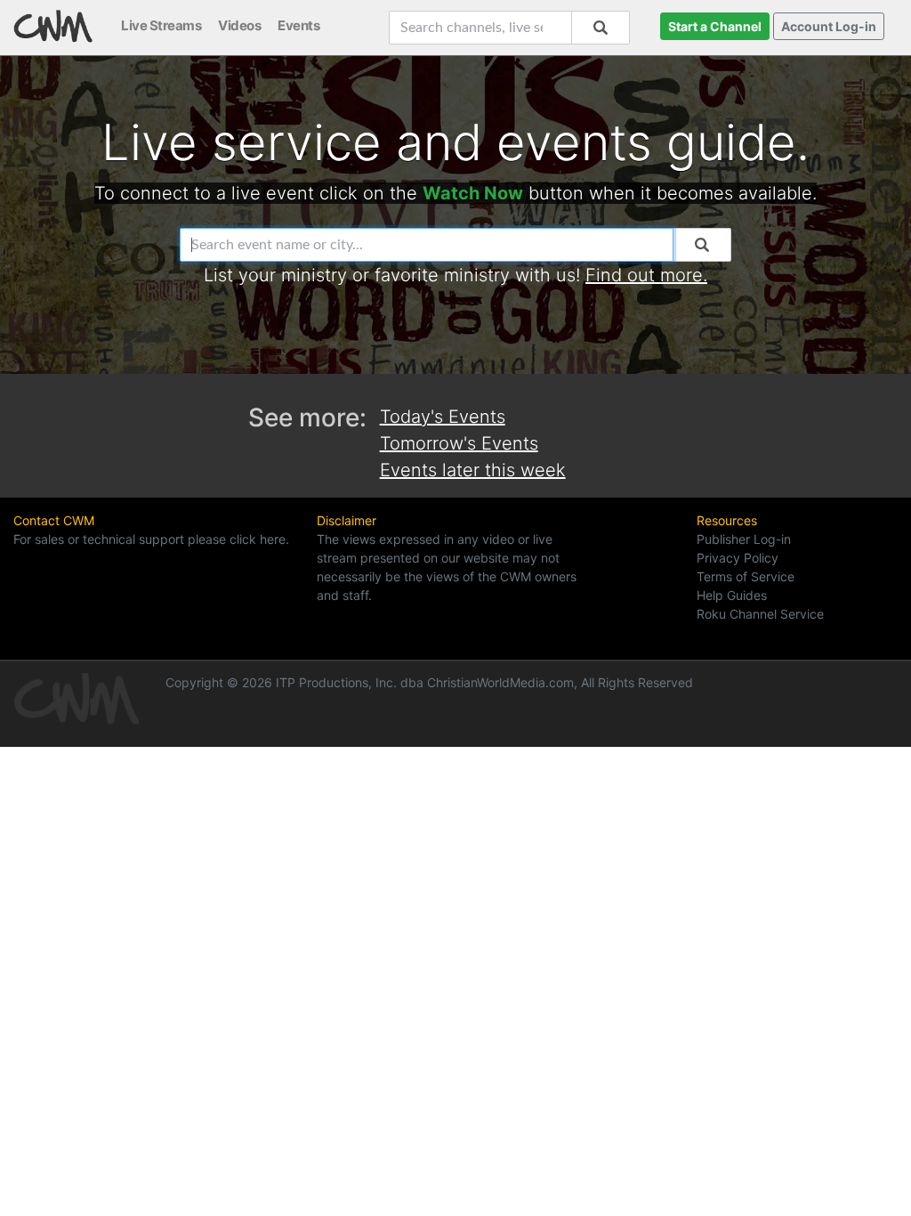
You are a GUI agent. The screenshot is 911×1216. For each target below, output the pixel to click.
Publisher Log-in (744, 539)
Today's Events (442, 416)
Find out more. (646, 275)
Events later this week (473, 470)
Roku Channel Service (760, 613)
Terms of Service (745, 576)
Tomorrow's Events (459, 443)
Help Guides (732, 595)
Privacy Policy (737, 557)
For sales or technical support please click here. (151, 539)
